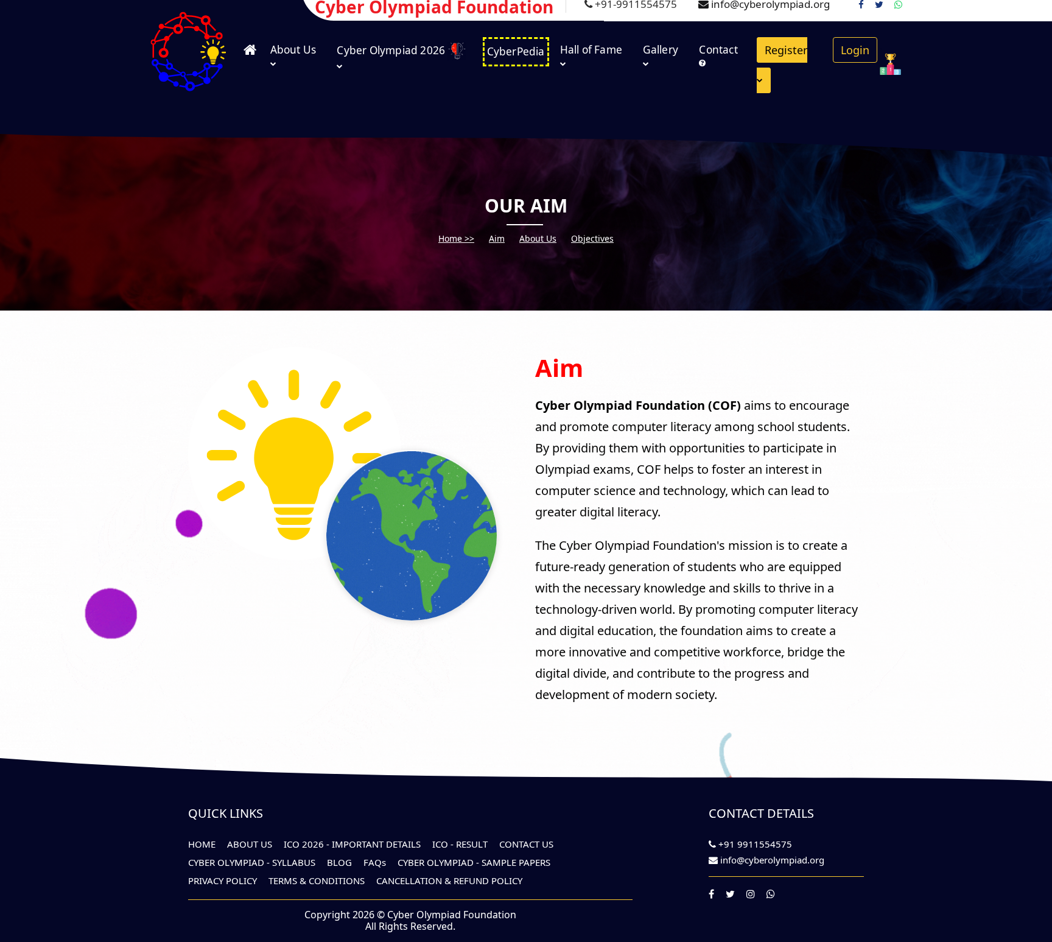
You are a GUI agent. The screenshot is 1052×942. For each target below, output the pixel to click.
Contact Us (526, 844)
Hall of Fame (591, 50)
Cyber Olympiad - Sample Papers (474, 862)
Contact (718, 50)
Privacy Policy (222, 880)
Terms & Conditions (316, 880)
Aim (497, 238)
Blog (339, 862)
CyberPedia (516, 51)
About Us (293, 50)
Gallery (660, 50)
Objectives (592, 238)
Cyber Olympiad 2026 (392, 50)
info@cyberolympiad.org (772, 860)
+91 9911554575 (754, 844)
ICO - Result (460, 844)
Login (855, 50)
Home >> (456, 238)
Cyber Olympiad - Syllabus (251, 862)
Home (202, 844)
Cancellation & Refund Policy (449, 880)
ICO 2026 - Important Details (352, 844)
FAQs (374, 862)
